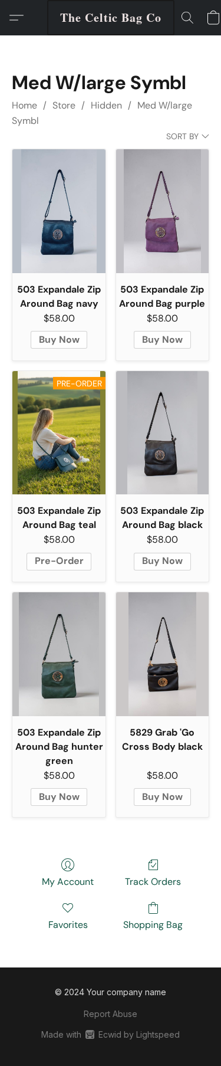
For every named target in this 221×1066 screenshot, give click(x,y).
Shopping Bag (153, 925)
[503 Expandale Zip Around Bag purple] (162, 211)
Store (63, 105)
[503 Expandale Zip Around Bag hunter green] (58, 654)
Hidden (106, 105)
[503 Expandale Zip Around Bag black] (162, 433)
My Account (68, 881)
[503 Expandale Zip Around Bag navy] (58, 211)
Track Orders (153, 881)
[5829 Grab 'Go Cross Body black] (162, 654)
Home (24, 105)
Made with (110, 1034)
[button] (110, 17)
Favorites (68, 925)
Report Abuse (110, 1014)
